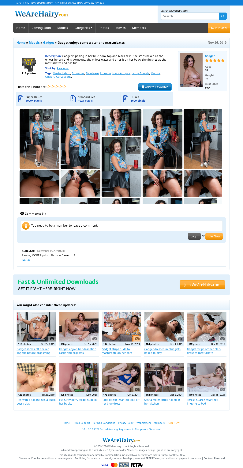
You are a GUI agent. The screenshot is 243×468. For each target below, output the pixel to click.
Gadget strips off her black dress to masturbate (204, 351)
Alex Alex (63, 68)
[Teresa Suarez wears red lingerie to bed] (206, 377)
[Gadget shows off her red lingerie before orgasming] (36, 327)
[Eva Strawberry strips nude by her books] (79, 377)
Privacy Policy (125, 423)
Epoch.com (38, 458)
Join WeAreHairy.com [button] (202, 284)
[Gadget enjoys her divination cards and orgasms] (79, 327)
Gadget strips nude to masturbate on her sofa (117, 351)
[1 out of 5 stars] (48, 86)
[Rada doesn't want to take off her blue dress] (121, 377)
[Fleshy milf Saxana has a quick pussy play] (36, 377)
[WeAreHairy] (121, 440)
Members (139, 28)
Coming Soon (41, 28)
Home (20, 28)
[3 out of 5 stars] (56, 86)
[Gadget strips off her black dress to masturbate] (206, 327)
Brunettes (78, 73)
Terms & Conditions (104, 423)
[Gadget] (191, 70)
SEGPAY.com (153, 458)
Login (194, 236)
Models (62, 28)
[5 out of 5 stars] (64, 86)
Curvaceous (63, 76)
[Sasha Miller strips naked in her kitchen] (164, 377)
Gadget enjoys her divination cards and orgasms (77, 351)
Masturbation (61, 73)
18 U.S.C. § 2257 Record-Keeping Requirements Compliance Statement (121, 429)
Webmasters (143, 423)
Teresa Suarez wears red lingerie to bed (202, 401)
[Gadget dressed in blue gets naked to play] (164, 327)
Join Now (214, 236)
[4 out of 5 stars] (60, 86)
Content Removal (214, 458)
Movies (120, 28)
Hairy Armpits (121, 73)
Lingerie (105, 73)
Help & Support (81, 423)
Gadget (48, 42)
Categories (82, 28)
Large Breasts (140, 73)
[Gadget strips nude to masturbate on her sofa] (121, 327)
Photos (104, 28)
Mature (155, 73)
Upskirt (50, 76)
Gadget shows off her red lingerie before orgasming (33, 351)
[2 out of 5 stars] (52, 86)
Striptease (92, 73)
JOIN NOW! (219, 28)
